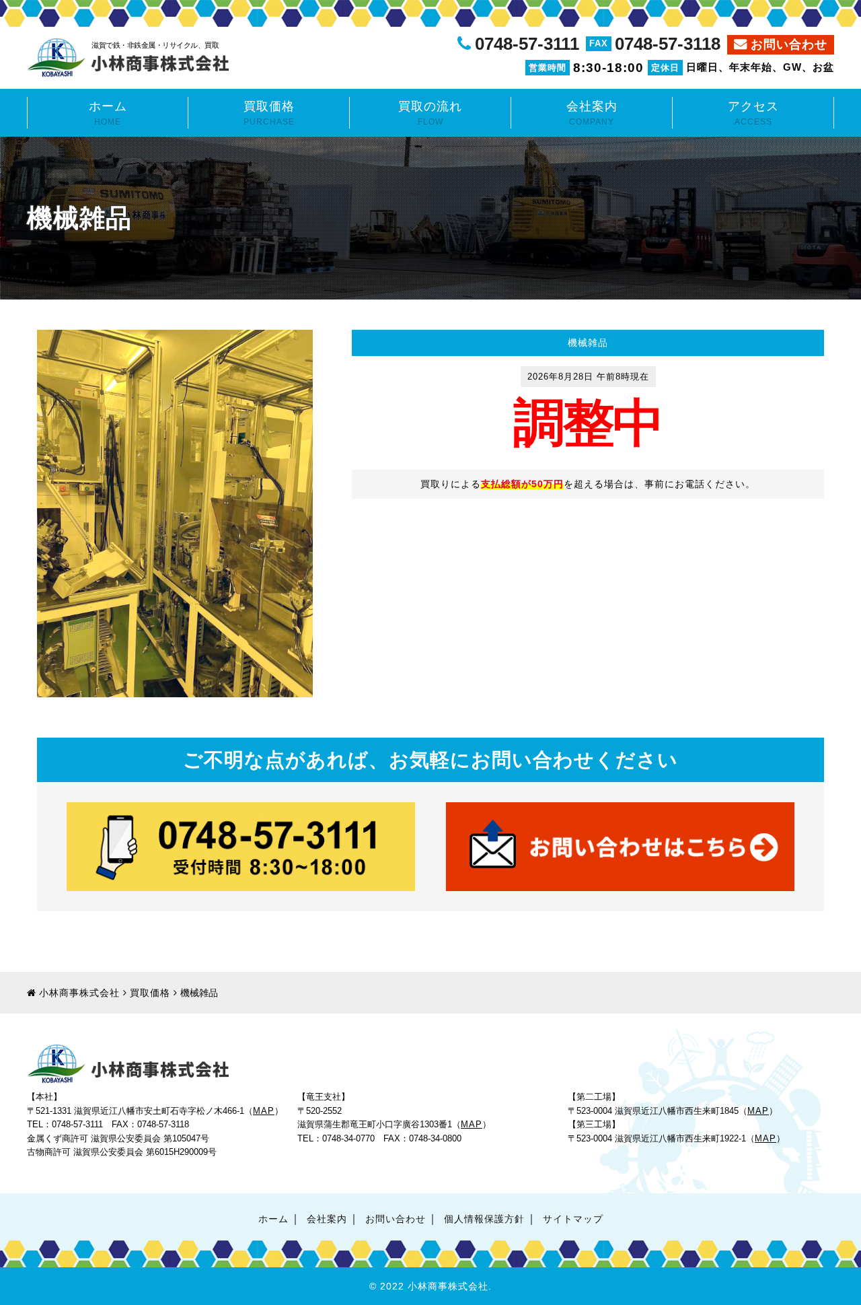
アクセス (753, 113)
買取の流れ (430, 113)
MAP (263, 1111)
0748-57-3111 (527, 43)
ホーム (108, 113)
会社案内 (591, 113)
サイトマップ (573, 1219)
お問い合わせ (789, 44)
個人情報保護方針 (484, 1219)
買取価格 (269, 113)
